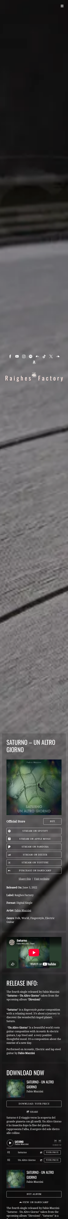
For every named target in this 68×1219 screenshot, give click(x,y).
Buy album (34, 1194)
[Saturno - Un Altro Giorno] (15, 1088)
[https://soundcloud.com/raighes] (57, 356)
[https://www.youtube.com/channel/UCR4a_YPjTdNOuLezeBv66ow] (17, 356)
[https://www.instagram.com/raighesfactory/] (23, 356)
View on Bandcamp (36, 1202)
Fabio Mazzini (23, 910)
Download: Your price (34, 1103)
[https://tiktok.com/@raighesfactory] (44, 356)
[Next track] (59, 1140)
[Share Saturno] (41, 1152)
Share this (25, 878)
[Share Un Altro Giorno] (41, 1160)
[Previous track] (55, 1140)
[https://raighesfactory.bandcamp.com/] (37, 356)
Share (34, 1112)
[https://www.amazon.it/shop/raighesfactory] (34, 362)
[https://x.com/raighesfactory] (51, 356)
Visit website (41, 878)
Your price (52, 1152)
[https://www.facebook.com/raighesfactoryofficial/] (10, 356)
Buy (52, 821)
